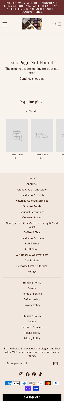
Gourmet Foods (32, 206)
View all (32, 111)
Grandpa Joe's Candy (32, 194)
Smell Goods (32, 249)
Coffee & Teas (32, 232)
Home (32, 178)
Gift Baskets (32, 260)
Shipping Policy (32, 282)
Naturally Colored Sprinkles (32, 200)
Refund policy (32, 299)
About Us (32, 183)
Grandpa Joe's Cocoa (32, 237)
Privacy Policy (32, 304)
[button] (32, 397)
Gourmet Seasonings (32, 211)
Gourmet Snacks (32, 217)
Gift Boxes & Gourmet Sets (32, 254)
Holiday (32, 271)
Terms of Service (32, 293)
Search (32, 288)
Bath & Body (32, 243)
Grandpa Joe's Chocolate (32, 189)
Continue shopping (31, 78)
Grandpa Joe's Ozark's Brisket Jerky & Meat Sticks (32, 224)
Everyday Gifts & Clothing (32, 265)
